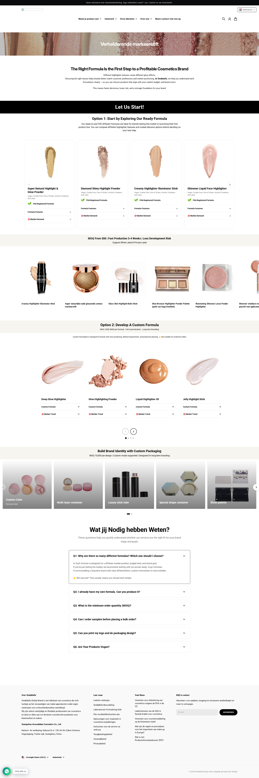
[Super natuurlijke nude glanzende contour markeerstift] (86, 278)
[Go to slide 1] (126, 438)
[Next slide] (230, 184)
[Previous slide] (29, 184)
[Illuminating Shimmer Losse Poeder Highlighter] (216, 278)
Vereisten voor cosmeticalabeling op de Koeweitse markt (150, 720)
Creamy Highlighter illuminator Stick (38, 304)
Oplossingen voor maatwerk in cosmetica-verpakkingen (107, 720)
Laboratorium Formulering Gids (107, 709)
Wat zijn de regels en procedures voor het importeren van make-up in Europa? (150, 729)
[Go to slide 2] (128, 438)
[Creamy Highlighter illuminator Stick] (42, 278)
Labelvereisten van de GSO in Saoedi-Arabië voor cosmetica (148, 712)
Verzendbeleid (99, 739)
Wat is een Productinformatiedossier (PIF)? (149, 738)
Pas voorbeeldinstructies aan (106, 714)
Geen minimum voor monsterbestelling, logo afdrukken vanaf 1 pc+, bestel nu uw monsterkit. (129, 3)
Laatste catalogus (101, 700)
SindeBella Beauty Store (204, 772)
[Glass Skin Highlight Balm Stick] (129, 278)
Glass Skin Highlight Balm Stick (123, 304)
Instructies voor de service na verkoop (106, 728)
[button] (247, 10)
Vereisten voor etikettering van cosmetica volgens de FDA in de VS (149, 703)
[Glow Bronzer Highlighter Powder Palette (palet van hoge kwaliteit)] (173, 278)
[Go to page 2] (131, 513)
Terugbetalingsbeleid (102, 734)
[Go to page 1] (128, 513)
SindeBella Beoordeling (103, 705)
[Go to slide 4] (133, 438)
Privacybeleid (99, 743)
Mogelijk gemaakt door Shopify (225, 772)
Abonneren (228, 712)
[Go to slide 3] (130, 438)
